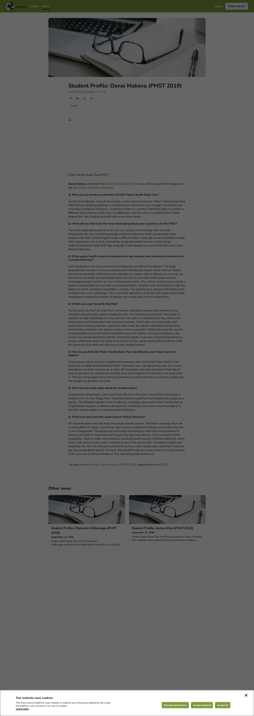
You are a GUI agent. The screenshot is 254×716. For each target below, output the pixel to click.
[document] (127, 703)
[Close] (246, 695)
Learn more (22, 708)
